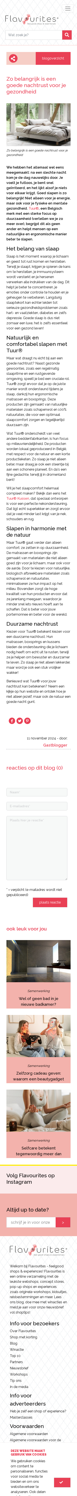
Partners (16, 1362)
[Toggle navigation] (68, 8)
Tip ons (16, 1381)
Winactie (17, 1350)
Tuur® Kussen (17, 498)
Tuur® (34, 208)
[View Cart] (62, 1482)
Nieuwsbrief (19, 1368)
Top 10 (15, 1356)
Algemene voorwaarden (29, 1434)
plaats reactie (50, 902)
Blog (13, 1343)
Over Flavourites (23, 1331)
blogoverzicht (53, 58)
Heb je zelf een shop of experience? (38, 1411)
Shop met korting (23, 1337)
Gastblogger (55, 745)
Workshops (19, 1374)
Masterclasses (21, 1417)
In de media (19, 1387)
